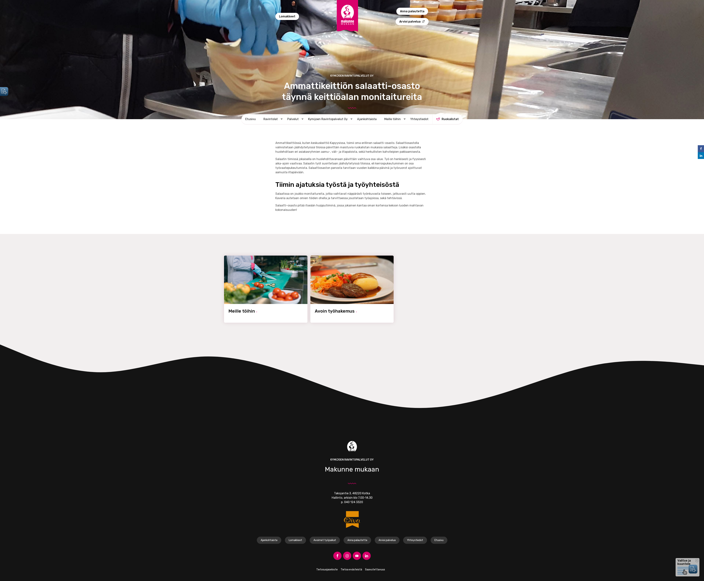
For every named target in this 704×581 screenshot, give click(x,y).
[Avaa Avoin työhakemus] (352, 289)
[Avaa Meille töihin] (265, 289)
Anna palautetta (412, 11)
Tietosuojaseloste (327, 569)
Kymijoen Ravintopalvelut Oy (328, 119)
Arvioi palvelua (410, 21)
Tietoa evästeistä (351, 569)
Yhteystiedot (419, 119)
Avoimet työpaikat (325, 540)
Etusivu (250, 119)
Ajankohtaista (367, 119)
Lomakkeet (287, 16)
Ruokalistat (450, 119)
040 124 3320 (353, 502)
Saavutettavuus (375, 569)
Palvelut (293, 119)
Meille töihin (392, 119)
